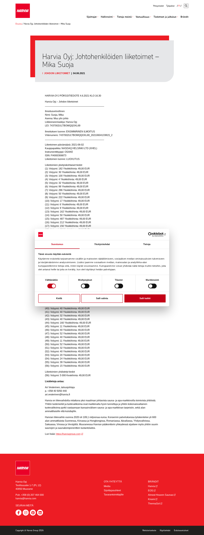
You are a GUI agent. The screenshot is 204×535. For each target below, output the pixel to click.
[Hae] (186, 6)
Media (107, 486)
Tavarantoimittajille (114, 494)
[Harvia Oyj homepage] (23, 11)
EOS (150, 490)
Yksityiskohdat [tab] (102, 244)
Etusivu (19, 24)
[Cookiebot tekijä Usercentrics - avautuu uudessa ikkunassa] (153, 234)
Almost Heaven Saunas (160, 495)
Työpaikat (170, 5)
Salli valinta (102, 298)
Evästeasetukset (181, 530)
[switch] (85, 286)
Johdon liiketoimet (57, 73)
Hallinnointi (107, 17)
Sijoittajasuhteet (112, 490)
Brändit (184, 17)
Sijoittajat (92, 17)
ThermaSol (154, 503)
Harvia (151, 486)
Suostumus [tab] (57, 244)
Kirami (151, 499)
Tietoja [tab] (146, 244)
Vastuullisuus (142, 17)
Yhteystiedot (158, 5)
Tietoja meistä (124, 17)
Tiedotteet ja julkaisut (165, 17)
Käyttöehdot (165, 530)
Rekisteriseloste (149, 530)
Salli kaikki (145, 298)
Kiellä (59, 298)
